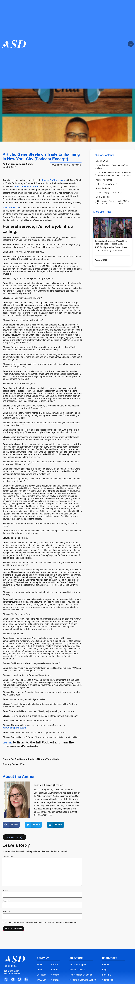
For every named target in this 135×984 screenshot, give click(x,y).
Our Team (41, 975)
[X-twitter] (6, 979)
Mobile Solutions (77, 969)
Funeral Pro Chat (11, 207)
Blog (104, 969)
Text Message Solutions (80, 975)
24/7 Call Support (77, 964)
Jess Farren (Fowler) (107, 184)
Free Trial (106, 975)
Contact (54, 980)
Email (6, 901)
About (39, 969)
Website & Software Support (82, 980)
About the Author (103, 188)
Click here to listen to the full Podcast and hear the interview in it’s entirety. (114, 174)
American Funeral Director (26, 186)
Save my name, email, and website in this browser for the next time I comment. (41, 922)
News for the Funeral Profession (66, 165)
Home (39, 964)
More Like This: (103, 197)
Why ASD (41, 980)
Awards (54, 964)
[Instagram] (19, 979)
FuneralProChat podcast (53, 180)
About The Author (104, 180)
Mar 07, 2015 (102, 161)
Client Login (108, 980)
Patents (105, 964)
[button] (11, 825)
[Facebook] (13, 979)
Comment (8, 857)
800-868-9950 (10, 966)
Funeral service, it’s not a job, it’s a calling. (111, 166)
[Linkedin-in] (26, 979)
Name (6, 891)
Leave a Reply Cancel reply (109, 192)
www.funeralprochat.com (14, 728)
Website (6, 912)
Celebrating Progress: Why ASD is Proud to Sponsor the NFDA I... (113, 202)
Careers (55, 975)
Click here (7, 743)
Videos (54, 969)
